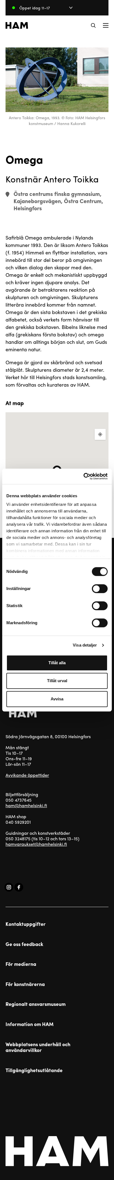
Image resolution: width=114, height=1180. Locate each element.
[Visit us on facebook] (18, 887)
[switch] (100, 588)
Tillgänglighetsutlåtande (34, 1070)
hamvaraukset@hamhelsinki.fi (36, 844)
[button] (93, 25)
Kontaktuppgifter (26, 924)
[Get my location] (100, 434)
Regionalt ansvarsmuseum (36, 1004)
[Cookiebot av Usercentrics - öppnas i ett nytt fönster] (83, 476)
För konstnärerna (25, 984)
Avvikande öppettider (27, 775)
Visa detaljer (85, 645)
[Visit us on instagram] (8, 887)
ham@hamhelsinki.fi (26, 805)
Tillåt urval (57, 680)
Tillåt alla (57, 662)
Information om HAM (29, 1024)
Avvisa (57, 699)
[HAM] (17, 25)
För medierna (21, 964)
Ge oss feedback (24, 944)
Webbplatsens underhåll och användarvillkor (38, 1047)
